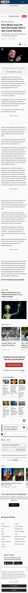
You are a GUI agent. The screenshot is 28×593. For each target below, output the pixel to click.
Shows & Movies (5, 526)
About (2, 534)
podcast (5, 99)
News (2, 523)
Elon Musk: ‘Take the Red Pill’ (15, 279)
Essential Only (14, 586)
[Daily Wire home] (14, 16)
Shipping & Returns (19, 539)
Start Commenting (14, 365)
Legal (16, 534)
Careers (17, 523)
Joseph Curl (4, 38)
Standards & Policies (20, 541)
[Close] (26, 569)
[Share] (25, 44)
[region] (14, 580)
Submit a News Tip (19, 544)
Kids (2, 531)
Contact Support (19, 526)
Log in (22, 370)
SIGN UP (24, 16)
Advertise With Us (5, 536)
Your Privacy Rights (20, 531)
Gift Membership (19, 529)
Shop (2, 529)
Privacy (3, 546)
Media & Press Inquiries (20, 536)
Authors (3, 539)
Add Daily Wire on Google (15, 71)
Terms (3, 544)
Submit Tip (14, 504)
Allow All (14, 590)
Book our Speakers (6, 541)
